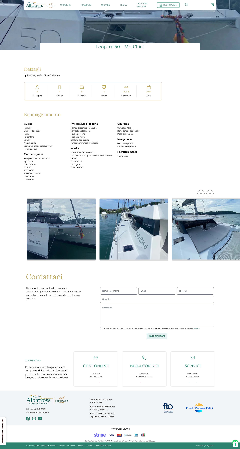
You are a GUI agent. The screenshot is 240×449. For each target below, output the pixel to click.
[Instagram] (34, 419)
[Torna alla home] (40, 5)
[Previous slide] (201, 193)
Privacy (197, 328)
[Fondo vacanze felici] (199, 408)
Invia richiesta (157, 336)
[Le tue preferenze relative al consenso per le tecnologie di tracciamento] (235, 444)
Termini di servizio (141, 441)
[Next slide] (210, 193)
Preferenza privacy (103, 446)
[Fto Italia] (168, 408)
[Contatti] (186, 4)
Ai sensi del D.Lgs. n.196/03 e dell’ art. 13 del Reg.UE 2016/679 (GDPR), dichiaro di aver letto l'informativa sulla (152, 328)
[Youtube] (40, 419)
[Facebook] (28, 419)
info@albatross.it (41, 412)
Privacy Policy (128, 441)
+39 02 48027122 (38, 409)
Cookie (89, 446)
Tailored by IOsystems (205, 446)
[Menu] (212, 4)
